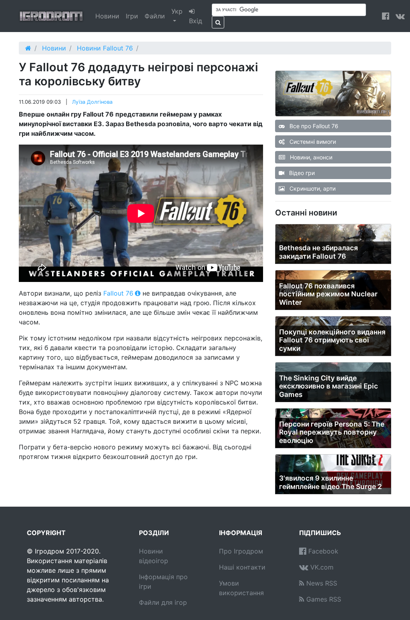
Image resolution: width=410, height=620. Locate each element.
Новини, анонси (310, 157)
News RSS (320, 583)
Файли (155, 16)
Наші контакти (242, 567)
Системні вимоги (312, 141)
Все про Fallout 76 (313, 126)
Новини (107, 16)
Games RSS (322, 599)
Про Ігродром (241, 551)
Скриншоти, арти (312, 188)
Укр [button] (177, 11)
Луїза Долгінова (92, 102)
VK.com (321, 567)
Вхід (195, 21)
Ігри (132, 16)
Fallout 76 (118, 293)
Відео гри (301, 172)
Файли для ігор (163, 602)
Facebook (322, 551)
